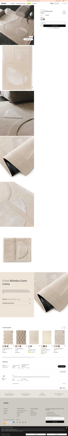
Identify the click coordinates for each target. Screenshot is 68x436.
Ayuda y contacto (6, 410)
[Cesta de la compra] (66, 3)
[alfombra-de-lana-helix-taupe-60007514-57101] (5, 346)
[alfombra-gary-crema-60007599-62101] (29, 346)
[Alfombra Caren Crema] (41, 19)
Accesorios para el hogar (20, 3)
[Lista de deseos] (62, 3)
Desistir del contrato (33, 415)
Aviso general (5, 413)
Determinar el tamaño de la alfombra (22, 410)
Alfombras (13, 3)
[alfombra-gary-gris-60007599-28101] (31, 346)
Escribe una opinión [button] (62, 366)
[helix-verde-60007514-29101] (7, 346)
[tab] (63, 371)
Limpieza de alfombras (20, 412)
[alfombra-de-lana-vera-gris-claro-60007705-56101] (46, 346)
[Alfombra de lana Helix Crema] (8, 337)
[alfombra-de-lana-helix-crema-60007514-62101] (3, 346)
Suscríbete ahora (54, 421)
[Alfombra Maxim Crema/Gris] (60, 337)
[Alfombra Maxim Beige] (21, 337)
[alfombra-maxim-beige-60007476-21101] (16, 346)
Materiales (18, 413)
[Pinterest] (17, 422)
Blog (17, 416)
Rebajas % (29, 3)
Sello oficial (18, 415)
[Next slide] (64, 327)
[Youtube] (20, 422)
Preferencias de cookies (33, 413)
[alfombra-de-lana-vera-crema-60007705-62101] (42, 346)
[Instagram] (23, 422)
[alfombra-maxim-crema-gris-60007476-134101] (18, 346)
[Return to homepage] (3, 3)
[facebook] (25, 422)
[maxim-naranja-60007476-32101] (20, 346)
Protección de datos (33, 412)
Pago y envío (32, 410)
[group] (7, 366)
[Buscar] (58, 3)
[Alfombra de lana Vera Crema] (47, 337)
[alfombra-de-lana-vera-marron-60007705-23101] (44, 346)
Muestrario (35, 3)
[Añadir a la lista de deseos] (42, 26)
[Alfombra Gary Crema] (34, 337)
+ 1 (47, 346)
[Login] (64, 3)
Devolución (5, 412)
